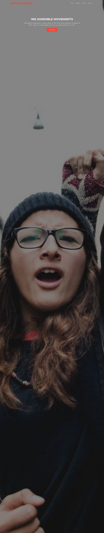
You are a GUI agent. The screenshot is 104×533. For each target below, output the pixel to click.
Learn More (52, 29)
